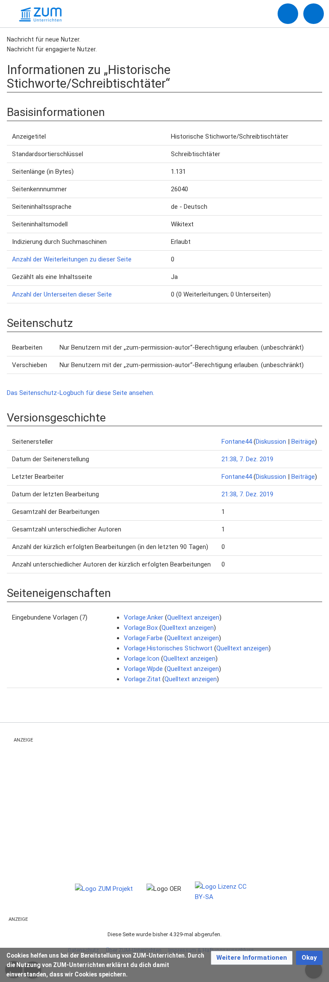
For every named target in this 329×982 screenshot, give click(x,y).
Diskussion (271, 441)
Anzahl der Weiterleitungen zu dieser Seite (72, 259)
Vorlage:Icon (141, 658)
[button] (252, 958)
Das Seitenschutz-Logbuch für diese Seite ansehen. (80, 393)
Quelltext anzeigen (193, 617)
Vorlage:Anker (143, 617)
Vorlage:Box (141, 628)
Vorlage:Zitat (142, 679)
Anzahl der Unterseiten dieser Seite (62, 294)
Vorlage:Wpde (143, 669)
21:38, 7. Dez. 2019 (247, 459)
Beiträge (303, 441)
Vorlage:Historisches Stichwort (168, 648)
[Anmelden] (288, 13)
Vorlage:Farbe (143, 638)
